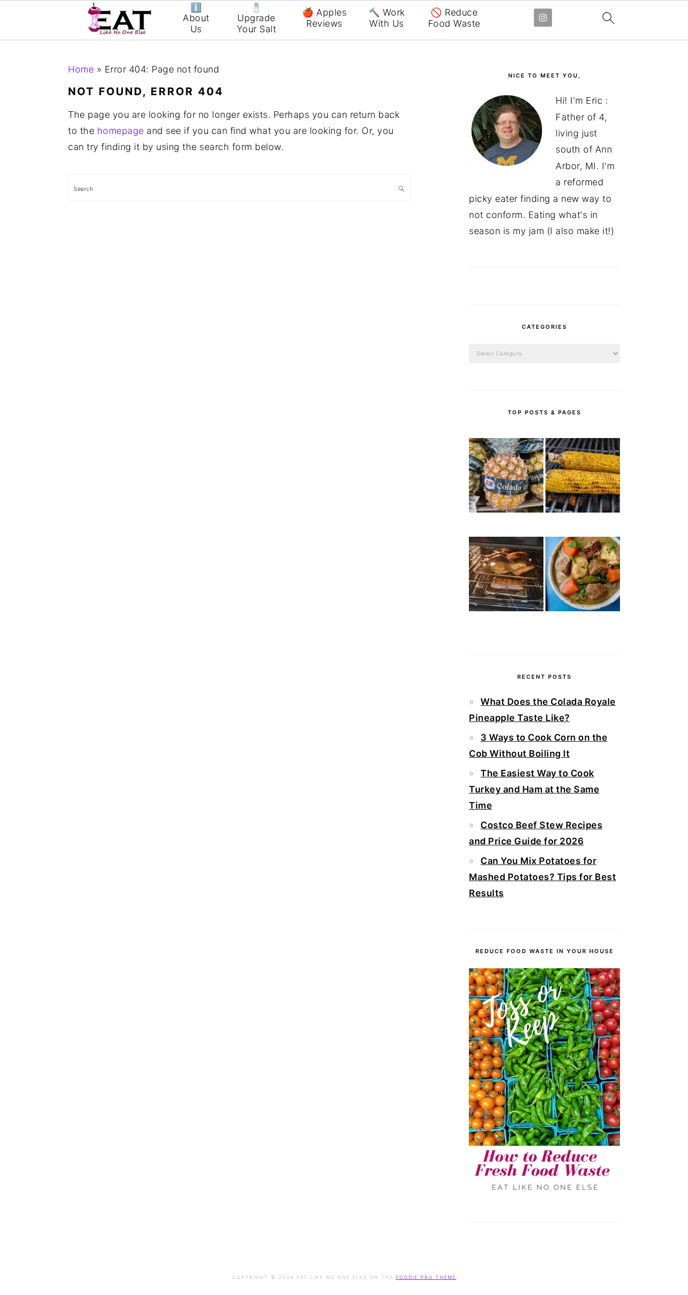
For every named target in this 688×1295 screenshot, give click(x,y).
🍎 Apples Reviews (324, 18)
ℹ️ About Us (196, 18)
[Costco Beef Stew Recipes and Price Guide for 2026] (582, 576)
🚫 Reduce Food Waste (454, 18)
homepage (120, 130)
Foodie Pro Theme (426, 1277)
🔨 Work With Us (387, 18)
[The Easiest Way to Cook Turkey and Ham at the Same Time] (506, 576)
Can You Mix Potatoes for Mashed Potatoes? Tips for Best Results (542, 877)
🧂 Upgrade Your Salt (257, 18)
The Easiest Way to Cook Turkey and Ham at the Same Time (534, 789)
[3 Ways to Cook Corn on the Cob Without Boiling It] (582, 478)
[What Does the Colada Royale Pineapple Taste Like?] (506, 478)
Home (81, 69)
